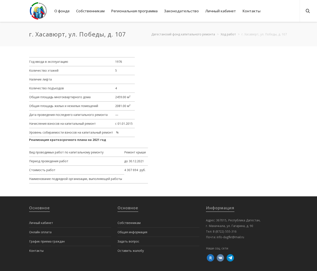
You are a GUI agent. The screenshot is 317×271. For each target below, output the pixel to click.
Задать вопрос (128, 241)
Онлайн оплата (40, 232)
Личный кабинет (41, 223)
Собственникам (129, 223)
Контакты (36, 251)
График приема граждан (47, 241)
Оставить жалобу (131, 251)
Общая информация (132, 232)
